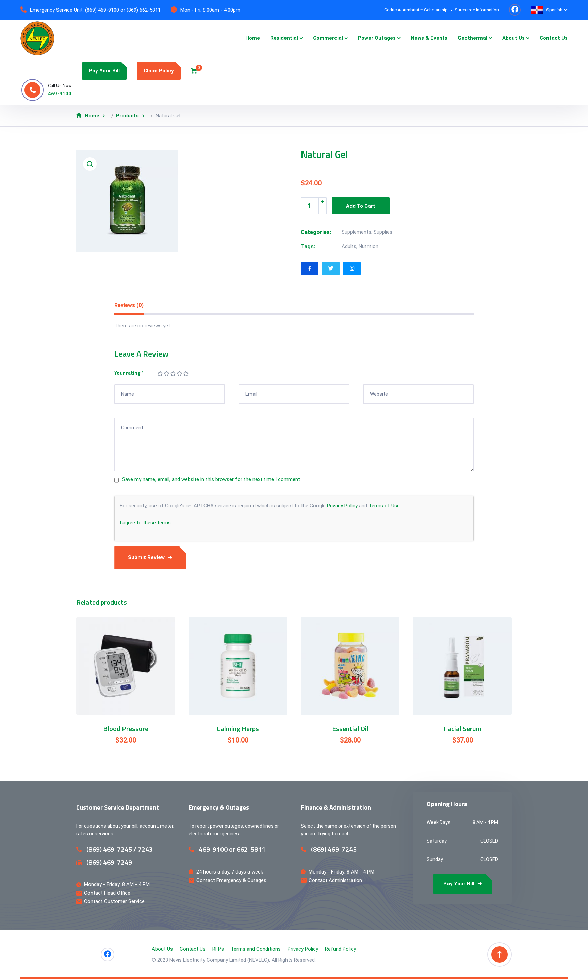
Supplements (356, 232)
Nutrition (368, 246)
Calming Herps (238, 728)
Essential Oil (350, 728)
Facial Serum (462, 728)
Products (127, 116)
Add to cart (360, 206)
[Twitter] (331, 268)
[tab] (129, 305)
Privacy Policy (342, 506)
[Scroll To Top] (499, 954)
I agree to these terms (145, 523)
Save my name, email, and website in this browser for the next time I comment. (211, 479)
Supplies (383, 232)
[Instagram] (352, 268)
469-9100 (59, 94)
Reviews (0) (129, 305)
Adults (349, 246)
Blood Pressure (125, 728)
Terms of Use (384, 506)
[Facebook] (309, 268)
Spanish (554, 9)
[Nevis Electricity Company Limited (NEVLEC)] (37, 38)
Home (92, 116)
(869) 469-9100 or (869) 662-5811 (123, 10)
